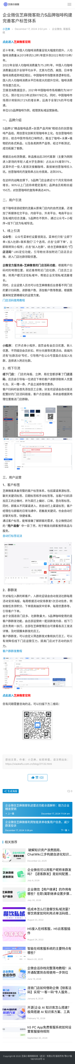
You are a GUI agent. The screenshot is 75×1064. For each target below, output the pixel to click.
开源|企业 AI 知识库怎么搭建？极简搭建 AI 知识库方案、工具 (49, 1010)
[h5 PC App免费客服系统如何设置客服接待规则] (14, 1032)
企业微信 (57, 28)
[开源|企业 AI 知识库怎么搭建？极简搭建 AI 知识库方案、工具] (14, 1013)
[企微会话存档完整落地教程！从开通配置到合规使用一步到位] (14, 973)
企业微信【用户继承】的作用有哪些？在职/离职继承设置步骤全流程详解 (49, 892)
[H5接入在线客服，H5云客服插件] (14, 934)
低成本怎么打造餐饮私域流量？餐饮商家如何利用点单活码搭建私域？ (49, 911)
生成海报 (12, 791)
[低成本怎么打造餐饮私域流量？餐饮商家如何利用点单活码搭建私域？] (14, 914)
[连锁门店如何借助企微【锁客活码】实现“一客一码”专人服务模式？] (14, 993)
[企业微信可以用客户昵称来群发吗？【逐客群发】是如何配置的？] (14, 875)
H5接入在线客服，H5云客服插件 (48, 931)
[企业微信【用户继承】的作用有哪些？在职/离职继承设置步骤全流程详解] (14, 894)
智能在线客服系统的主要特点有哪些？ (49, 951)
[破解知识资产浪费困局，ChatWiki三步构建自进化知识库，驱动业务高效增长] (14, 855)
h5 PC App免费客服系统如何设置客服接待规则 (49, 1029)
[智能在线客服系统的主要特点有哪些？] (14, 954)
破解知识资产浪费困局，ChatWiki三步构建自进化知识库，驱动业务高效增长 (48, 852)
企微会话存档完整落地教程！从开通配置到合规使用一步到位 (49, 970)
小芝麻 (6, 28)
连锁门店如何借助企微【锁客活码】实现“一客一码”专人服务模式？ (49, 990)
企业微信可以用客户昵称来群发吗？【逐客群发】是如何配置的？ (49, 872)
